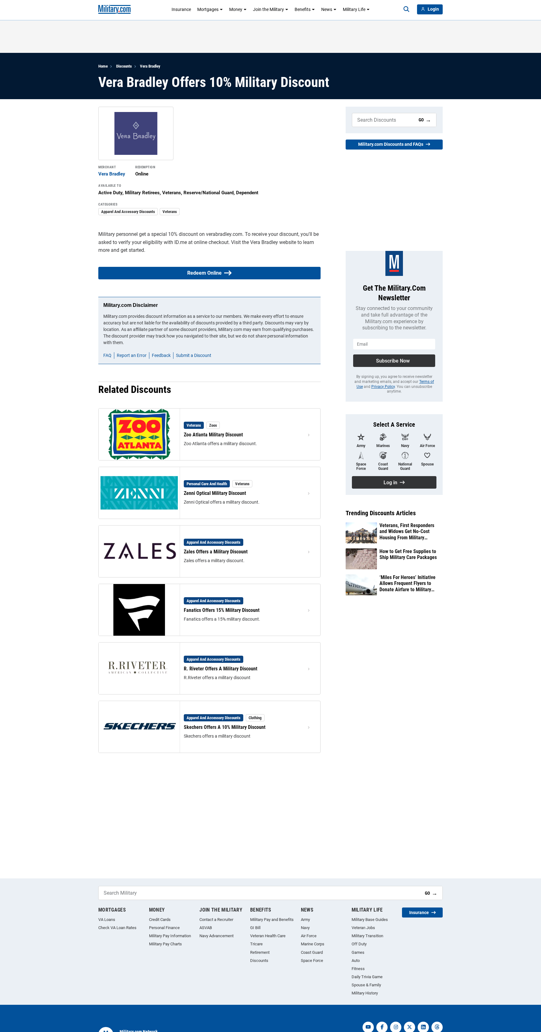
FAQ (107, 355)
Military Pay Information (170, 935)
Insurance (181, 9)
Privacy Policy (383, 386)
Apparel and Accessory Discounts (128, 211)
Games (358, 952)
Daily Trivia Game (367, 976)
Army (305, 919)
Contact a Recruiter (216, 919)
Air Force (309, 935)
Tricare (256, 944)
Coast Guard (312, 952)
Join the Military (268, 9)
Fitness (358, 968)
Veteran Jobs (363, 927)
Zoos (213, 425)
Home (103, 66)
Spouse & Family (366, 985)
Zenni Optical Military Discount (215, 493)
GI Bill (255, 927)
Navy (305, 927)
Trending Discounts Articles (381, 513)
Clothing (255, 717)
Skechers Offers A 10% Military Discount (224, 727)
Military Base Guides (370, 919)
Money (235, 9)
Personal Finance (164, 927)
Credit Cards (160, 919)
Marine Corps (312, 944)
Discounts (124, 66)
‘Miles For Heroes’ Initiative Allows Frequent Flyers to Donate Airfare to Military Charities (407, 583)
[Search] (406, 9)
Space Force (312, 960)
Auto (356, 960)
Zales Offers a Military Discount (216, 552)
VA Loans (106, 919)
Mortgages (208, 9)
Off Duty (359, 944)
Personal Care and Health (207, 483)
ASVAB (205, 927)
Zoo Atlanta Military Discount (213, 435)
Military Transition (367, 935)
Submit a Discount (193, 355)
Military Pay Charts (165, 944)
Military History (365, 993)
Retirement (260, 952)
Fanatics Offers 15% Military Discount (222, 610)
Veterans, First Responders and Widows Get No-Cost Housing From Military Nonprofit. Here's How (406, 531)
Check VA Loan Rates (117, 927)
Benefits (303, 9)
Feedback (161, 355)
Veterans (169, 211)
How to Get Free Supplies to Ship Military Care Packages (408, 554)
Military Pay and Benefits (272, 919)
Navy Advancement (216, 935)
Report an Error (132, 355)
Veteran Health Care (268, 935)
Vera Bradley (150, 66)
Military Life (354, 9)
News (326, 9)
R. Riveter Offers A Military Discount (220, 669)
